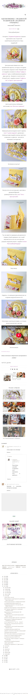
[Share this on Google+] (15, 369)
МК (13, 565)
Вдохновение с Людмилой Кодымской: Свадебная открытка (13, 620)
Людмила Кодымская (15, 36)
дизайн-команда (11, 567)
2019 (5, 582)
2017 (5, 586)
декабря (7, 587)
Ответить (8, 452)
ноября (6, 589)
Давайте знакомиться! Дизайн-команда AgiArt (15, 630)
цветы (10, 568)
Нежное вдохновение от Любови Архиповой (14, 601)
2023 (5, 576)
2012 (5, 662)
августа (7, 594)
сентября (7, 592)
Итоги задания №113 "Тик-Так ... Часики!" (13, 622)
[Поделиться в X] (13, 369)
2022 (5, 578)
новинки (24, 567)
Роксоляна (10, 446)
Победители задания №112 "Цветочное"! (13, 644)
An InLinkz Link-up (5, 351)
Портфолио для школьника (10, 632)
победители (5, 568)
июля (6, 595)
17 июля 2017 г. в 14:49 (16, 462)
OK (7, 484)
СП (15, 565)
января (6, 654)
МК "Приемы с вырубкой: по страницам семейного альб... (13, 609)
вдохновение (12, 28)
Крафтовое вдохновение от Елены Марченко (14, 607)
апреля (6, 649)
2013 (5, 660)
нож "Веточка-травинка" (17, 106)
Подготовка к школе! (9, 597)
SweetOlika (25, 693)
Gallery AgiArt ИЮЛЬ (8, 643)
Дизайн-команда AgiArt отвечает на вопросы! (14, 617)
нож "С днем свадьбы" (10, 133)
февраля (7, 652)
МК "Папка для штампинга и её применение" (14, 633)
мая (6, 647)
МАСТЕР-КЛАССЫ (7, 565)
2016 (5, 655)
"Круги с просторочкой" (15, 80)
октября (7, 591)
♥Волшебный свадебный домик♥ (12, 641)
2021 (5, 579)
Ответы (10, 456)
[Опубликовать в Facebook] (11, 369)
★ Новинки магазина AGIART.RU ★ (12, 629)
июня (6, 646)
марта (6, 650)
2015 (5, 657)
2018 (5, 584)
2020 (5, 581)
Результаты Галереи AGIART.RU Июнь (13, 635)
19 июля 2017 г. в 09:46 (14, 484)
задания (18, 567)
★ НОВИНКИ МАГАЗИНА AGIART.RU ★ (12, 603)
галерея (4, 567)
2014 (5, 658)
